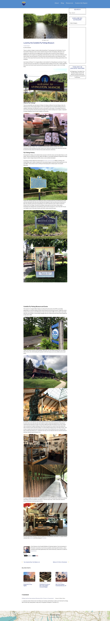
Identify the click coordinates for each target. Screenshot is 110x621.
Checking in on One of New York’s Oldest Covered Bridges (45, 586)
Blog (62, 3)
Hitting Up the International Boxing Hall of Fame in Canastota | (38, 598)
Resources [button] (69, 3)
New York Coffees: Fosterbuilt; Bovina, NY (61, 585)
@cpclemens (33, 550)
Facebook (44, 538)
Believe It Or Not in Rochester (60, 562)
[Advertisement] (45, 295)
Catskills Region (26, 45)
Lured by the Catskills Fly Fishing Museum (38, 43)
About (57, 3)
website (31, 538)
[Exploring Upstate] (24, 4)
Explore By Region (81, 3)
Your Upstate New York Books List (32, 562)
